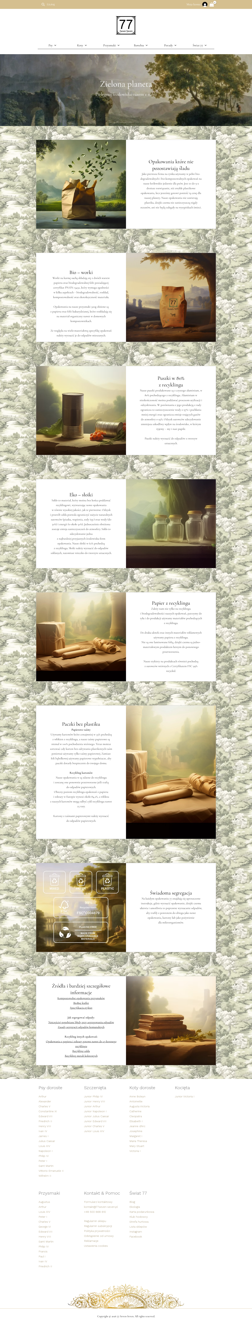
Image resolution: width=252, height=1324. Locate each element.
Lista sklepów (138, 1226)
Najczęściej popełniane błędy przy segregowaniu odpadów (81, 1022)
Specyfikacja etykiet (81, 1008)
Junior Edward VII (95, 1121)
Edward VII (45, 1116)
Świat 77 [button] (198, 45)
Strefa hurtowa (138, 1221)
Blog (132, 1202)
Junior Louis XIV (94, 1131)
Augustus (44, 1202)
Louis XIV (44, 1146)
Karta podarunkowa (141, 1211)
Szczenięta (95, 1087)
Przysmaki (49, 1193)
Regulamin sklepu (95, 1221)
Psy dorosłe (50, 1087)
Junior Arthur (92, 1106)
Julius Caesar (47, 1141)
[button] (54, 45)
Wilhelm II (45, 1175)
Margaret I (135, 1136)
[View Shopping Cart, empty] (211, 5)
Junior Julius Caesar (96, 1116)
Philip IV (44, 1156)
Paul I (42, 1256)
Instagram (135, 1231)
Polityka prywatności (97, 1231)
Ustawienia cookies (96, 1245)
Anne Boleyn (137, 1096)
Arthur (42, 1096)
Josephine (135, 1131)
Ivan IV (43, 1131)
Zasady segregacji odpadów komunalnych (81, 1027)
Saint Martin (46, 1165)
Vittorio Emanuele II (51, 1170)
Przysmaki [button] (109, 45)
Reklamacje (91, 1240)
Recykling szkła (81, 1051)
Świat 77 (138, 1193)
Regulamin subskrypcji (98, 1226)
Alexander (45, 1101)
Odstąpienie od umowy (99, 1236)
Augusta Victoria (139, 1106)
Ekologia (134, 1206)
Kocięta (182, 1087)
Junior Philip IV (93, 1096)
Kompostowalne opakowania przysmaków (81, 998)
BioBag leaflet (81, 1003)
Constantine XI (48, 1111)
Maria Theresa (138, 1141)
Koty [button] (80, 45)
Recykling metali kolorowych (81, 1056)
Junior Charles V (94, 1126)
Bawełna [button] (139, 45)
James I (44, 1136)
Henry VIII (45, 1126)
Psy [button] (51, 45)
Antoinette (135, 1101)
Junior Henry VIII (94, 1101)
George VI (45, 1226)
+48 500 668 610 (95, 1211)
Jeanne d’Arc (137, 1126)
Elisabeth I (136, 1121)
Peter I (43, 1160)
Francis (43, 1251)
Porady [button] (168, 45)
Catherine (135, 1111)
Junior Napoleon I (95, 1111)
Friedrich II (45, 1121)
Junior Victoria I (184, 1096)
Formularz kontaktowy (98, 1202)
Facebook (135, 1236)
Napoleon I (46, 1151)
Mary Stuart (136, 1146)
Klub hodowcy (138, 1216)
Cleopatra (135, 1116)
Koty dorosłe (142, 1087)
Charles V (44, 1106)
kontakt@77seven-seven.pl (101, 1206)
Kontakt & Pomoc (102, 1193)
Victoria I (135, 1151)
